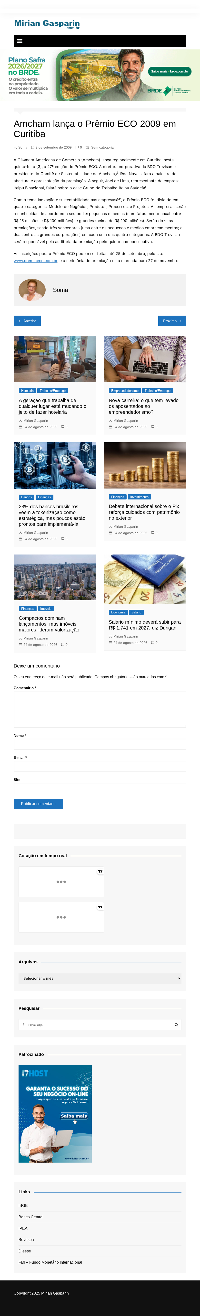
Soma (22, 147)
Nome (20, 735)
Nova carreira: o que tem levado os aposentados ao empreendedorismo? (144, 406)
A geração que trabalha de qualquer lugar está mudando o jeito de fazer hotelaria (52, 406)
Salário (136, 612)
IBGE (23, 1205)
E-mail (20, 757)
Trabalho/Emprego (53, 391)
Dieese (25, 1251)
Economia (118, 612)
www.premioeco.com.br (35, 260)
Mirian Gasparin (35, 421)
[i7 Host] (55, 1113)
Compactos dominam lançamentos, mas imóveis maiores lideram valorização (49, 623)
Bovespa (26, 1240)
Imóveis (45, 609)
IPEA (23, 1228)
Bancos (26, 497)
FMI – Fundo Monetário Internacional (50, 1262)
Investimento (139, 497)
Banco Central (31, 1217)
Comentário (25, 688)
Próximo (170, 321)
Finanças (44, 497)
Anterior (29, 321)
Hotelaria (27, 391)
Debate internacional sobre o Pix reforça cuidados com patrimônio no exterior (144, 512)
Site (17, 780)
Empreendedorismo (125, 391)
